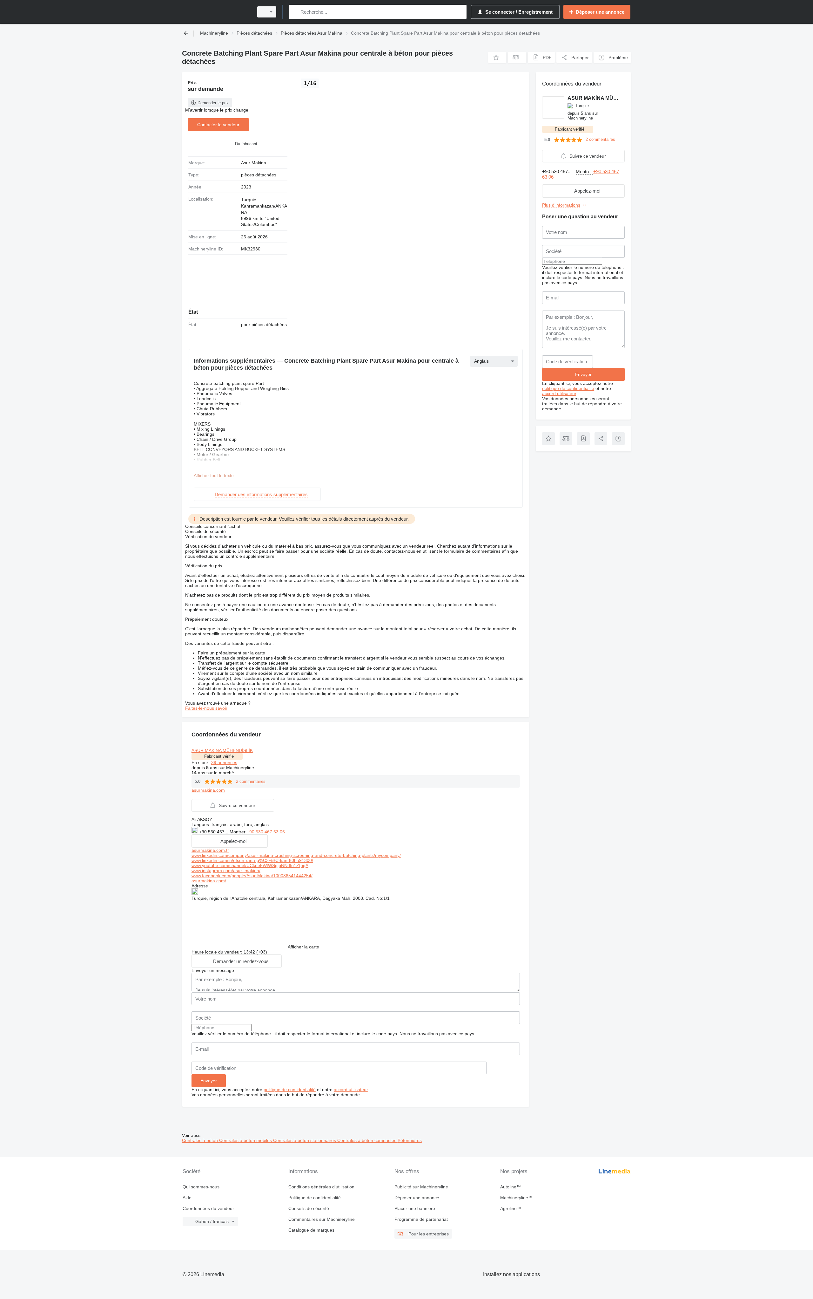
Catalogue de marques (311, 1230)
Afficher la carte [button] (303, 946)
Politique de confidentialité (314, 1197)
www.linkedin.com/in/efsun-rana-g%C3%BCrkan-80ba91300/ (252, 860)
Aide (187, 1197)
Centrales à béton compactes (367, 1140)
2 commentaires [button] (250, 781)
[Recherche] (295, 12)
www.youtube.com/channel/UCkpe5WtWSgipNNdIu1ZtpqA (249, 865)
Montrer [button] (238, 831)
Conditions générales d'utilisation (321, 1186)
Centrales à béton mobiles (246, 1140)
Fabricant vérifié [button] (219, 756)
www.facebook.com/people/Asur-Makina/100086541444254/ (251, 875)
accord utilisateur (351, 1089)
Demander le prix (213, 102)
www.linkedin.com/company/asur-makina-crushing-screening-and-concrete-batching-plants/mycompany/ (296, 855)
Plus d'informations (561, 205)
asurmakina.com (208, 790)
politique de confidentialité (290, 1089)
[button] (497, 57)
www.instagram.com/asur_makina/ (225, 870)
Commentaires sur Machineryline (321, 1219)
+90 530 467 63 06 (266, 831)
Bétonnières (410, 1140)
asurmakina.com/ (208, 880)
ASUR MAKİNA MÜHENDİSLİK (222, 750)
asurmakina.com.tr (210, 850)
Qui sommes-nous (201, 1186)
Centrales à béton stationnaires (305, 1140)
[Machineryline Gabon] (216, 12)
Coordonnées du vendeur (208, 1208)
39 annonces (224, 762)
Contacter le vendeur (218, 124)
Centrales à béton (200, 1140)
